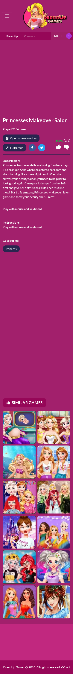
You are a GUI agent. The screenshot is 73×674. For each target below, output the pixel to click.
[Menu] (7, 16)
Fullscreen (16, 147)
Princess (11, 249)
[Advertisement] (36, 320)
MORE (58, 35)
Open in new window (23, 138)
